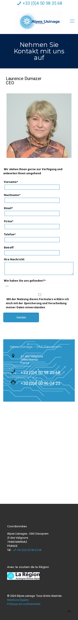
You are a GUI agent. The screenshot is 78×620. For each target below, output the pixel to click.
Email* (8, 208)
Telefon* (10, 234)
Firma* (8, 221)
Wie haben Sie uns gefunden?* (25, 280)
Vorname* (11, 182)
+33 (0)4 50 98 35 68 (42, 3)
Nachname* (12, 195)
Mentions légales (18, 599)
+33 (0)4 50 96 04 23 (40, 383)
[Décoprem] (39, 21)
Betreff (9, 247)
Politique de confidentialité (23, 604)
